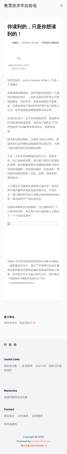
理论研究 (46, 42)
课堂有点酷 (10, 365)
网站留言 (9, 415)
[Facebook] (5, 344)
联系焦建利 (10, 424)
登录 (32, 322)
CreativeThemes (40, 441)
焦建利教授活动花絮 (15, 397)
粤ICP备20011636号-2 (33, 445)
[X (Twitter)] (10, 344)
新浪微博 (27, 365)
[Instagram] (15, 344)
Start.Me (41, 365)
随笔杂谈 (55, 42)
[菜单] (61, 5)
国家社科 (54, 365)
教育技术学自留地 (20, 5)
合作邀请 (23, 415)
